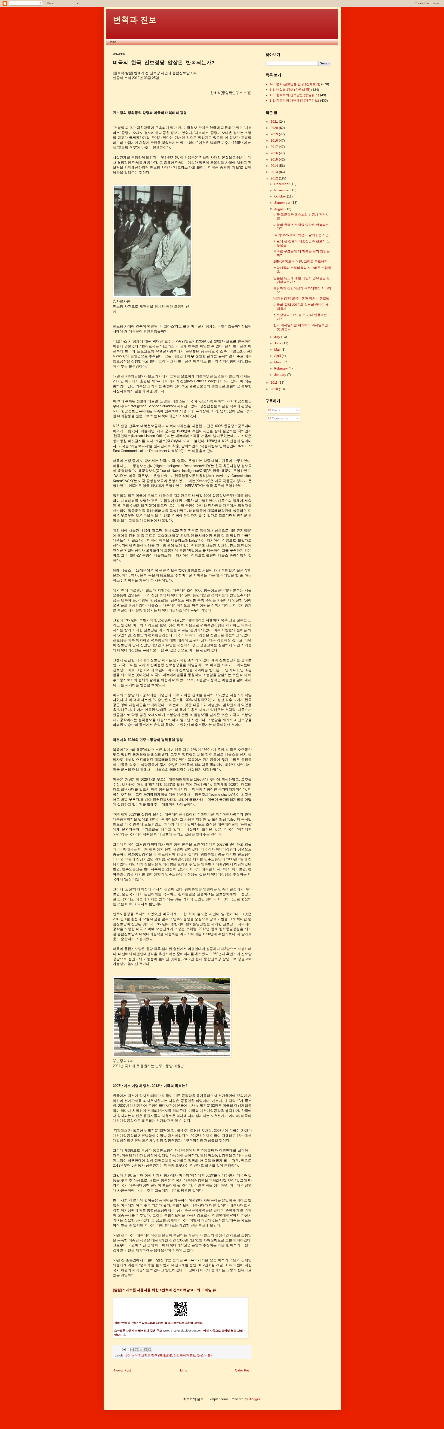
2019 (275, 134)
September (282, 202)
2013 (275, 172)
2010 (275, 389)
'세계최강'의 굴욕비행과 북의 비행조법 (301, 298)
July (277, 337)
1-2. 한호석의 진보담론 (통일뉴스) (294, 95)
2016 (275, 153)
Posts (275, 410)
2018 (275, 140)
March (279, 362)
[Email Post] (123, 1349)
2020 (275, 128)
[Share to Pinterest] (149, 1349)
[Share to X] (141, 1349)
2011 (274, 382)
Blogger (254, 1399)
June (278, 343)
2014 (275, 165)
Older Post (242, 1370)
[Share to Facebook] (145, 1349)
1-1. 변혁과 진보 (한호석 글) (193, 1355)
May (277, 349)
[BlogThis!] (136, 1349)
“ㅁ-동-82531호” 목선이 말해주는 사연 (301, 235)
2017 (275, 147)
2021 (275, 121)
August (279, 209)
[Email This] (132, 1349)
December (282, 184)
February (281, 368)
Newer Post (122, 1370)
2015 (275, 159)
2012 (275, 178)
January (280, 374)
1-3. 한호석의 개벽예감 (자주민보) (294, 100)
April (278, 356)
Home (112, 42)
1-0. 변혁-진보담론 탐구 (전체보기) (148, 1355)
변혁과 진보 (135, 19)
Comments (279, 418)
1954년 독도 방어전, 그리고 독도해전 (300, 261)
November (282, 190)
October (280, 196)
